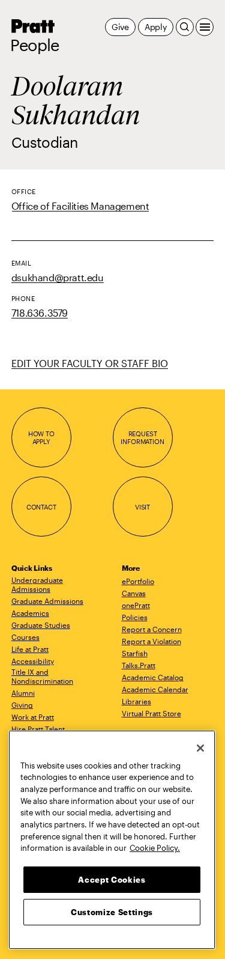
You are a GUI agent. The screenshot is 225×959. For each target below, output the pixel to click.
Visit (142, 507)
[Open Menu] (205, 27)
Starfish (135, 653)
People (34, 45)
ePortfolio (138, 581)
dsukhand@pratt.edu (57, 277)
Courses (25, 637)
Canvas (134, 593)
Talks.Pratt (138, 665)
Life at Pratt (30, 649)
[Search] (185, 27)
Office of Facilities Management (80, 206)
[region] (111, 839)
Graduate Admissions (47, 601)
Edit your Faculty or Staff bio (89, 363)
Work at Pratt (32, 717)
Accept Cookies (111, 879)
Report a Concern (152, 629)
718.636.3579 (39, 312)
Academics (30, 613)
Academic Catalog (153, 677)
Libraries (136, 701)
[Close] (200, 748)
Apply (156, 27)
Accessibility (32, 661)
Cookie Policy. (155, 848)
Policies (135, 617)
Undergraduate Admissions (37, 584)
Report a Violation (151, 641)
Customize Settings (112, 912)
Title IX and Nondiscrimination (42, 676)
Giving (22, 705)
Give (120, 27)
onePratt (136, 605)
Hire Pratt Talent (38, 729)
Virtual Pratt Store (151, 713)
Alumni (23, 693)
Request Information (142, 438)
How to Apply (41, 438)
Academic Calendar (155, 689)
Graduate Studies (40, 625)
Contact (41, 507)
